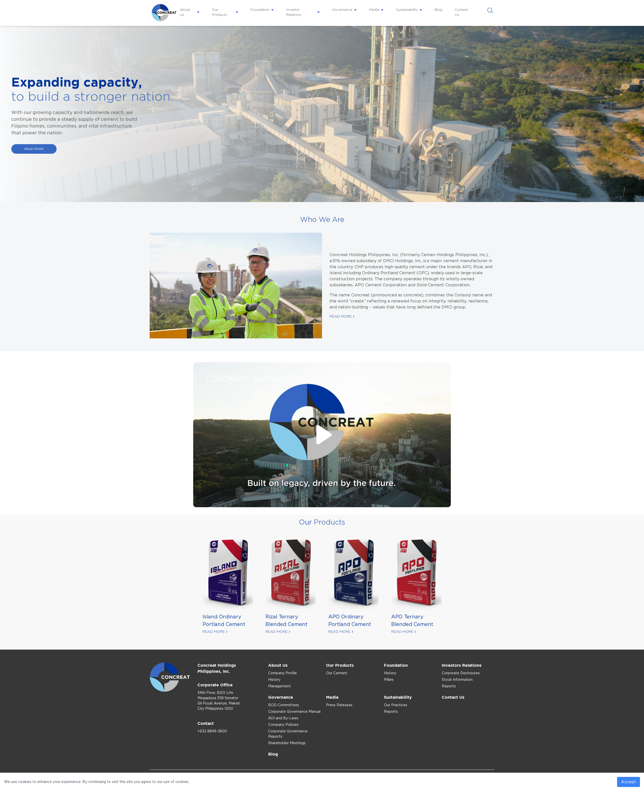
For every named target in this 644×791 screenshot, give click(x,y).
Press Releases (339, 705)
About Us (185, 12)
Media (374, 10)
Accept (628, 782)
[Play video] (322, 435)
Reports (449, 686)
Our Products (219, 12)
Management (279, 686)
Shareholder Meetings (287, 743)
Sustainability (407, 10)
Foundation (260, 10)
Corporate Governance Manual (294, 712)
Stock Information (457, 680)
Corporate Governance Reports (288, 734)
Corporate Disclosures (461, 673)
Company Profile (282, 673)
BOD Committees (283, 705)
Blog (438, 10)
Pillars (389, 680)
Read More (341, 316)
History (274, 680)
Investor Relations (293, 12)
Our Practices (395, 705)
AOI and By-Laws (283, 718)
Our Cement (336, 673)
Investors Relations (461, 665)
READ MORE (34, 148)
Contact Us (461, 12)
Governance (342, 10)
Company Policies (283, 725)
